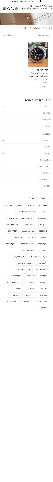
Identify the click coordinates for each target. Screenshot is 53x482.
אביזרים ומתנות (45, 166)
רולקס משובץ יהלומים (25, 263)
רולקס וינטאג (43, 250)
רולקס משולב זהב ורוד (23, 269)
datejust (20, 205)
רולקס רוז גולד (29, 282)
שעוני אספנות (30, 288)
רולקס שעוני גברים (13, 282)
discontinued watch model (27, 212)
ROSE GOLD (43, 231)
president (46, 160)
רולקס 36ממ (19, 237)
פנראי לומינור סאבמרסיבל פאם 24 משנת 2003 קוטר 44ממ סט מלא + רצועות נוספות (38, 76)
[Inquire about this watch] (43, 64)
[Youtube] (11, 452)
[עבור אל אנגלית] (25, 8)
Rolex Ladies (27, 224)
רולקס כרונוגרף (42, 263)
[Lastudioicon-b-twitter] (34, 452)
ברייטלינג (47, 140)
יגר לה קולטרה (45, 179)
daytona (44, 212)
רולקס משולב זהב (41, 269)
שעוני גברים (43, 295)
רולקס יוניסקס (20, 256)
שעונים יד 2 (25, 301)
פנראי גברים (32, 237)
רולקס (48, 119)
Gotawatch (47, 28)
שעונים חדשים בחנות (40, 301)
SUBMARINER (12, 231)
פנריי (49, 126)
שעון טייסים (43, 288)
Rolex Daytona (42, 224)
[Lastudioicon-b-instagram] (19, 452)
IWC (49, 147)
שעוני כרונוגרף (16, 295)
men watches (27, 218)
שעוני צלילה (43, 308)
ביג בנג (48, 134)
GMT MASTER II (42, 218)
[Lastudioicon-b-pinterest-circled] (26, 452)
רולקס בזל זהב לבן (27, 244)
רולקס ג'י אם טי (10, 244)
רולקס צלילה (43, 282)
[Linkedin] (26, 460)
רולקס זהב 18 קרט (28, 250)
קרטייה (48, 173)
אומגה (48, 106)
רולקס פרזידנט (16, 276)
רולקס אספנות (42, 244)
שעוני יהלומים (30, 295)
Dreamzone (36, 479)
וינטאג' (48, 113)
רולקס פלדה (30, 276)
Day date (8, 205)
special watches (28, 231)
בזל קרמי (44, 237)
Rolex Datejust (12, 218)
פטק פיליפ (47, 153)
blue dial (31, 205)
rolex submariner (12, 224)
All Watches (35, 28)
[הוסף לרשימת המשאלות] (33, 64)
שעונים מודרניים (11, 301)
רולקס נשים (43, 276)
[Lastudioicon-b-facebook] (42, 452)
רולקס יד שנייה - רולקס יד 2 (38, 256)
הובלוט (48, 186)
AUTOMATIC (43, 205)
